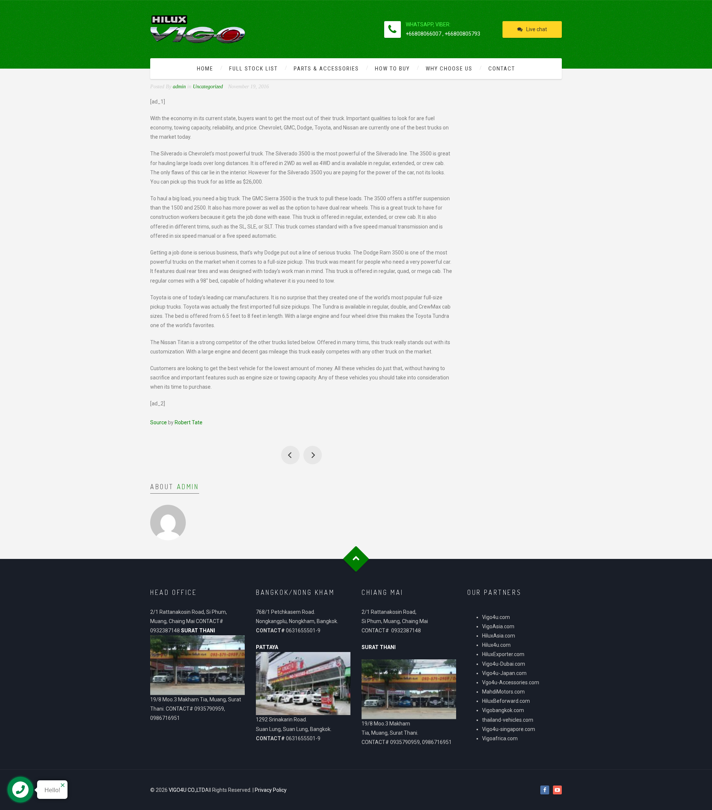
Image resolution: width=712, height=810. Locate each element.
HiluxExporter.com (503, 654)
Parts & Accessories (326, 68)
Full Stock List (253, 68)
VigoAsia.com (498, 626)
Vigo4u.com (496, 617)
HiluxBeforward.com (506, 701)
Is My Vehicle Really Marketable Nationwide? (312, 455)
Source (158, 422)
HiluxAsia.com (498, 636)
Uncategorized (208, 86)
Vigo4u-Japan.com (504, 673)
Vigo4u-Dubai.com (503, 664)
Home (205, 68)
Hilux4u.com (496, 645)
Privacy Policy (271, 790)
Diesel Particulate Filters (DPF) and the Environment (290, 455)
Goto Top (356, 559)
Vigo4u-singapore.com (508, 729)
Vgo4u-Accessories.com (510, 682)
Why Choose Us (449, 68)
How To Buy (392, 68)
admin (188, 487)
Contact (501, 68)
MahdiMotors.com (503, 692)
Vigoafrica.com (500, 738)
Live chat (536, 29)
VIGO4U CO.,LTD (187, 790)
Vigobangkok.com (503, 710)
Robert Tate (188, 422)
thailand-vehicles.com (508, 720)
